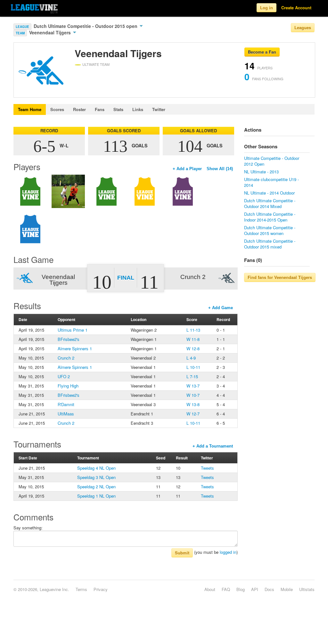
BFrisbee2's (68, 339)
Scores (57, 109)
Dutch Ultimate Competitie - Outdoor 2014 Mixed (269, 203)
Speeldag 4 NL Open (96, 468)
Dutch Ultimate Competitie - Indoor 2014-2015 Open (269, 217)
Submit (182, 553)
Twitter (158, 109)
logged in (228, 552)
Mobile (287, 589)
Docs (269, 589)
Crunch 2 (66, 358)
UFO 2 (64, 376)
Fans (99, 109)
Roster (79, 109)
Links (137, 109)
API (254, 589)
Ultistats (307, 589)
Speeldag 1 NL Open (96, 496)
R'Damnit (66, 404)
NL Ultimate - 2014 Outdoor (269, 193)
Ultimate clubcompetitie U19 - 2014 (271, 182)
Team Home (29, 109)
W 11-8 (193, 339)
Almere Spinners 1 (75, 348)
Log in (266, 7)
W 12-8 (193, 348)
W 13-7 (193, 386)
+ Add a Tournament (213, 446)
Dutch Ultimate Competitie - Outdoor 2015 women (269, 230)
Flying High (68, 386)
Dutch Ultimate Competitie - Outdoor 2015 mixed (269, 244)
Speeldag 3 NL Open (96, 477)
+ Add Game (220, 307)
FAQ (226, 589)
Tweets (207, 468)
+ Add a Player (187, 168)
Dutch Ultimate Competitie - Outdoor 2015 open (86, 26)
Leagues (302, 27)
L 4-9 (191, 358)
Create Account (296, 7)
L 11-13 (193, 330)
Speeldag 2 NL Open (96, 486)
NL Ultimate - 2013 (261, 172)
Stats (118, 109)
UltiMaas (66, 414)
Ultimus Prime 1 (72, 330)
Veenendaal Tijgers (50, 32)
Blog (240, 589)
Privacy (101, 589)
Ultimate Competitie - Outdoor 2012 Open (271, 161)
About (209, 589)
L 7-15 (192, 376)
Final (125, 277)
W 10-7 (193, 395)
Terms (81, 589)
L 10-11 (193, 367)
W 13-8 (193, 404)
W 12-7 (193, 414)
